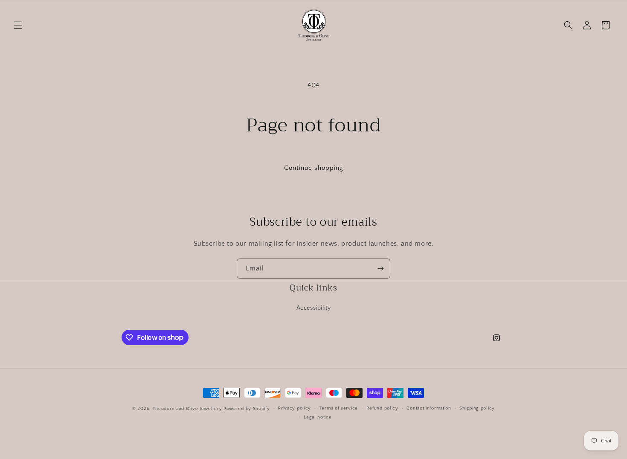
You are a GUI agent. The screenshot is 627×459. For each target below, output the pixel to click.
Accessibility (313, 308)
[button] (18, 25)
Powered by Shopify (247, 408)
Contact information (428, 408)
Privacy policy (294, 408)
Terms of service (338, 408)
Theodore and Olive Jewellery (187, 408)
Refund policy (382, 408)
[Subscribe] (380, 269)
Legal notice (317, 417)
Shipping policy (477, 408)
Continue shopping (313, 167)
